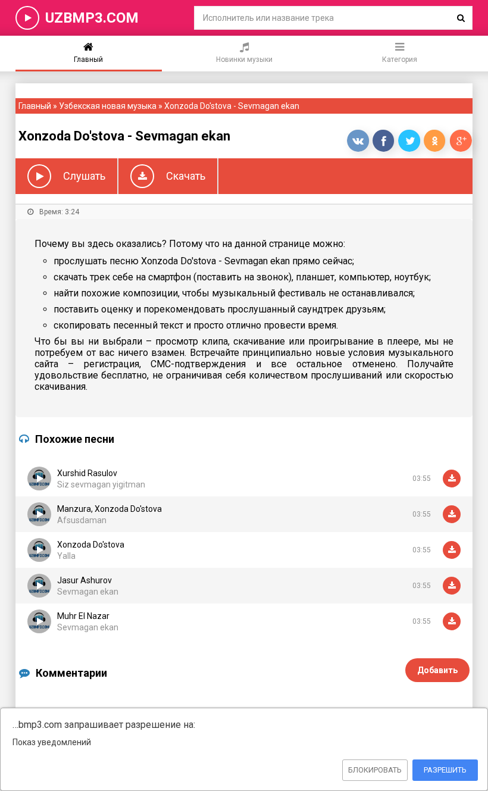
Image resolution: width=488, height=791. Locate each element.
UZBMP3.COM (92, 18)
